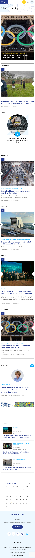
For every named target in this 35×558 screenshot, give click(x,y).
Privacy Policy (28, 547)
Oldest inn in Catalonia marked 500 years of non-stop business (17, 468)
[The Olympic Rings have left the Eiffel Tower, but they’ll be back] (17, 328)
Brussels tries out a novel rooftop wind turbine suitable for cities (16, 243)
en (2, 69)
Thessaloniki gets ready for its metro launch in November (15, 192)
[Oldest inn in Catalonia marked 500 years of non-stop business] (7, 462)
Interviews (4, 2)
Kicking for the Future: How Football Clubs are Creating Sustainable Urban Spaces (17, 102)
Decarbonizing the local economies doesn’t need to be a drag (17, 140)
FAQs (10, 547)
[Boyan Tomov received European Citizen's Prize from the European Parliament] (17, 406)
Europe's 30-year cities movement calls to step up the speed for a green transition (17, 292)
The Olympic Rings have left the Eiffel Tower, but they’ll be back (15, 56)
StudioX (21, 555)
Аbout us (4, 540)
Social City (30, 540)
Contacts (5, 547)
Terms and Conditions (18, 547)
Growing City (13, 540)
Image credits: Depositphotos (17, 552)
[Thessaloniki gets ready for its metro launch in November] (17, 173)
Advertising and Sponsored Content (17, 549)
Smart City (22, 540)
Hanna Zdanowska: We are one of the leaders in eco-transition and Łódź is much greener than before (17, 390)
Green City (17, 542)
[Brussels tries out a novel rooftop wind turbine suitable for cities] (17, 224)
